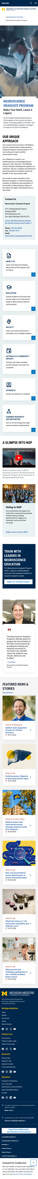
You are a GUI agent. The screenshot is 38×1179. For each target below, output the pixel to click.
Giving (4, 1021)
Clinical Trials (6, 1058)
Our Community (7, 1084)
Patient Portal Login (8, 1044)
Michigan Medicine (10, 1008)
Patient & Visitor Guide (9, 1041)
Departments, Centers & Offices (12, 1087)
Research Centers (7, 1064)
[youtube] (15, 1029)
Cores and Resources (9, 1067)
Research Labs (6, 1061)
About (4, 1012)
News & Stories (7, 1024)
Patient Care (7, 1034)
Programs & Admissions (9, 1081)
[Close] (33, 1162)
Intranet (4, 1093)
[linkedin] (11, 1072)
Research (6, 1054)
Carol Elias (11, 662)
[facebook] (3, 1029)
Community (5, 1018)
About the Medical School (10, 1090)
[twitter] (11, 1029)
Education (6, 1077)
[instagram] (7, 1029)
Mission (4, 1015)
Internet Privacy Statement (22, 1174)
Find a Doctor (6, 1038)
